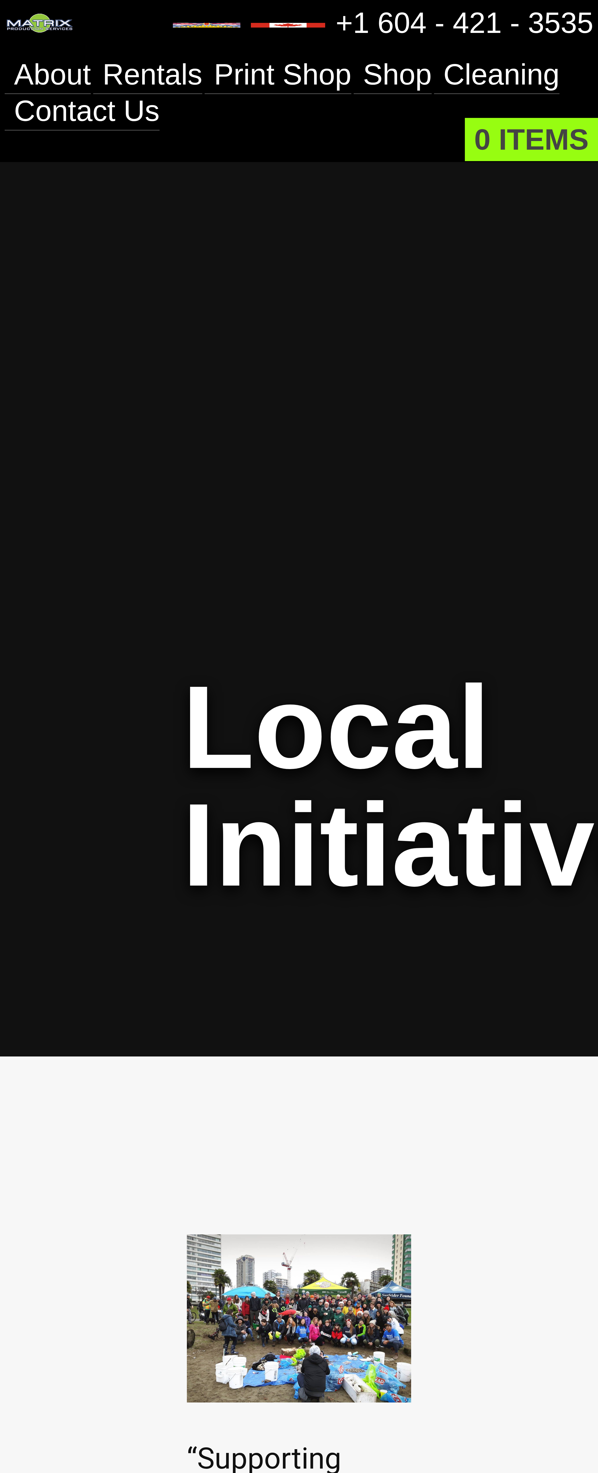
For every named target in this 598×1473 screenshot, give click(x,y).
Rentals (152, 74)
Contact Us (87, 110)
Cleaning (501, 74)
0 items (531, 139)
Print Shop (282, 74)
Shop (397, 74)
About (52, 74)
